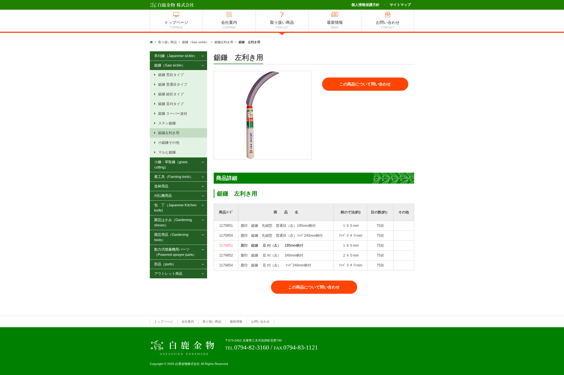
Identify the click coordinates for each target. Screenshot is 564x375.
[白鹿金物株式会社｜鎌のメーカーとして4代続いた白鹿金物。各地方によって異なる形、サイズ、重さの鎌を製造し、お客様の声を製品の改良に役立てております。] (172, 4)
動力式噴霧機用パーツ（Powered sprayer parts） (175, 252)
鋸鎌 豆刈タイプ (171, 104)
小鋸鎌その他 (168, 142)
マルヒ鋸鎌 (167, 152)
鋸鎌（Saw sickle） (195, 42)
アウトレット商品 (168, 273)
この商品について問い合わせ (365, 84)
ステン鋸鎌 (167, 123)
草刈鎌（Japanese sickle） (175, 56)
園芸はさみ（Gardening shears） (173, 222)
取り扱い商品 (167, 42)
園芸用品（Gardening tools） (171, 237)
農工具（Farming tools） (173, 177)
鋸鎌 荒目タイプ (171, 75)
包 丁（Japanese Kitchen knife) (175, 207)
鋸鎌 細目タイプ (171, 94)
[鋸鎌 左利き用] (263, 115)
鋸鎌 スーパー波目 (172, 113)
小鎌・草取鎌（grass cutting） (170, 164)
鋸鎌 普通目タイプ (172, 84)
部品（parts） (165, 264)
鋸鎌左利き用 (224, 42)
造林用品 (161, 186)
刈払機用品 (163, 196)
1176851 (226, 245)
